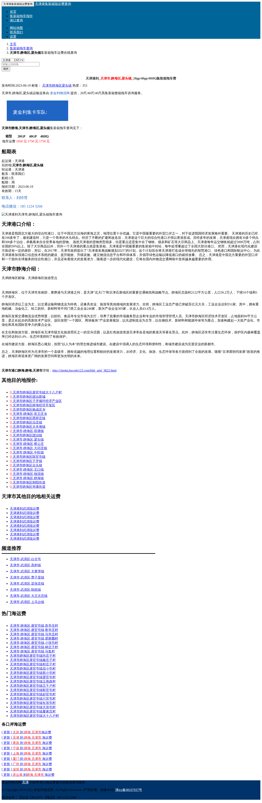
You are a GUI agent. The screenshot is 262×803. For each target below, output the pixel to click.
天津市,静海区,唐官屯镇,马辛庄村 (34, 634)
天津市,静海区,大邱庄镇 (28, 448)
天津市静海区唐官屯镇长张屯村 (33, 703)
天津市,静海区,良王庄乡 (28, 413)
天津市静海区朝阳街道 (27, 482)
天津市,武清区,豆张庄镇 (27, 583)
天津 (25, 782)
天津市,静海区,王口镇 (27, 469)
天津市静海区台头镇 (26, 465)
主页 (13, 44)
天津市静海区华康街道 (27, 486)
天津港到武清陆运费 (24, 508)
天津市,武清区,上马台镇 (27, 602)
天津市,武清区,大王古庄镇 (28, 596)
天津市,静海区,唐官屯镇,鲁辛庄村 (34, 630)
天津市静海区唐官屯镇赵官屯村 (33, 694)
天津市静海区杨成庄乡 (27, 409)
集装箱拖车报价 (21, 16)
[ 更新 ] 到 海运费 (26, 732)
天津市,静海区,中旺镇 (27, 452)
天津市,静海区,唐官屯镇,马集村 (32, 651)
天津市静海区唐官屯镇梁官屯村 (33, 677)
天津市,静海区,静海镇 (27, 478)
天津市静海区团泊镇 (26, 435)
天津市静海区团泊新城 (27, 396)
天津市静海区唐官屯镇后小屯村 (33, 668)
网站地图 (16, 28)
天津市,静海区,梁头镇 (27, 439)
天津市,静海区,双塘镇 (27, 431)
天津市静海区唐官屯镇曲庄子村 (33, 660)
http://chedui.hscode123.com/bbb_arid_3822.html (84, 370)
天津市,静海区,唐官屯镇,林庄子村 (34, 647)
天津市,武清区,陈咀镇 (25, 589)
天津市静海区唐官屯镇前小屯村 (33, 673)
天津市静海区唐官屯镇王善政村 (33, 681)
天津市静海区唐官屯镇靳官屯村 (33, 690)
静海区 (57, 85)
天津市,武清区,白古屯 (25, 559)
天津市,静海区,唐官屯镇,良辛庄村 (34, 625)
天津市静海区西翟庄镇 (27, 418)
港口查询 (16, 20)
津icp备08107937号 (128, 790)
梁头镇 (67, 85)
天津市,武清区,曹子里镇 (27, 577)
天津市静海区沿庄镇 (26, 422)
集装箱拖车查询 (21, 48)
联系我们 (16, 32)
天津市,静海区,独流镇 (27, 474)
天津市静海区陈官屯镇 (27, 456)
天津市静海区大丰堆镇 (27, 426)
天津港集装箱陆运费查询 (53, 4)
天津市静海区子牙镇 (26, 461)
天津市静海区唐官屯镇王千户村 (33, 685)
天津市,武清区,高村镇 (25, 565)
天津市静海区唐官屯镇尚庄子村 (33, 655)
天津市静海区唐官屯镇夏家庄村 (33, 711)
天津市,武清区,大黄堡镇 (27, 571)
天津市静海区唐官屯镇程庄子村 (33, 664)
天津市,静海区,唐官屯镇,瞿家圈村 (34, 638)
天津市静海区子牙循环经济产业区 (36, 401)
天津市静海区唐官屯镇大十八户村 (36, 392)
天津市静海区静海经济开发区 (32, 405)
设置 (13, 36)
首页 (13, 11)
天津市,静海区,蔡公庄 (27, 444)
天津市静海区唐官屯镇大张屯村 (33, 707)
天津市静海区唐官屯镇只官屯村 (33, 698)
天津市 (47, 85)
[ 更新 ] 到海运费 (27, 769)
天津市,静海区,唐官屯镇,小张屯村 (34, 642)
